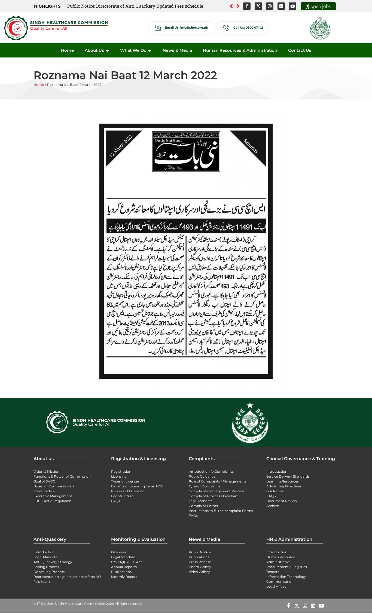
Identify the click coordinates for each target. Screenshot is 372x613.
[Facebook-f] (247, 6)
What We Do (133, 50)
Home (67, 50)
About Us (94, 50)
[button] (238, 6)
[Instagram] (269, 6)
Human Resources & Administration (240, 50)
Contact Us (299, 50)
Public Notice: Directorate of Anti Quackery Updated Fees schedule (135, 6)
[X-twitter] (258, 6)
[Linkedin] (281, 6)
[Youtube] (292, 6)
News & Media (177, 50)
